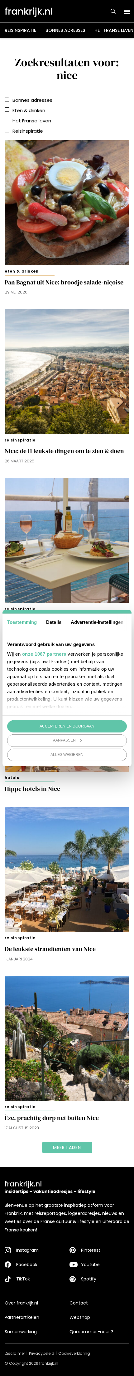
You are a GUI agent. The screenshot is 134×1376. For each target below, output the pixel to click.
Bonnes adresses (65, 30)
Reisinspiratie (20, 30)
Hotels (12, 777)
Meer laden (67, 1147)
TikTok (23, 1279)
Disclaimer (15, 1353)
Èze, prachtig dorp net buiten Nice (52, 1118)
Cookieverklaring (74, 1353)
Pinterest (90, 1250)
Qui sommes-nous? (91, 1332)
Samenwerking (21, 1332)
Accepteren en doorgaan (67, 726)
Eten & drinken (22, 271)
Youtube (90, 1264)
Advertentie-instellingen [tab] (97, 621)
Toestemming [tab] (22, 621)
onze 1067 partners (44, 654)
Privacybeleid (41, 1353)
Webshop (79, 1317)
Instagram (27, 1250)
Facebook (26, 1264)
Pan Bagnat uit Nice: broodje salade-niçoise (64, 282)
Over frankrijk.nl (21, 1303)
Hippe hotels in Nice (32, 789)
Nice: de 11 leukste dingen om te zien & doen (64, 451)
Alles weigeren (67, 754)
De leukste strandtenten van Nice (50, 949)
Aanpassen (64, 740)
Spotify (88, 1279)
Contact (78, 1303)
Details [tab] (53, 621)
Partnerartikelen (22, 1317)
